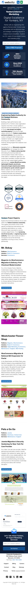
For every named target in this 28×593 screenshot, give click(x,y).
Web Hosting (19, 348)
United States (20, 7)
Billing (14, 563)
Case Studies (17, 74)
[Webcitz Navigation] (24, 2)
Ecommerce (11, 255)
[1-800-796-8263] (18, 2)
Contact (6, 567)
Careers (21, 563)
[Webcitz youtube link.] (21, 577)
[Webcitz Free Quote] (21, 2)
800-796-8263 (17, 560)
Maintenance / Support (8, 348)
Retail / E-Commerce (13, 253)
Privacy (5, 571)
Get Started (14, 548)
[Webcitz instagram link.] (10, 577)
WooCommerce (12, 251)
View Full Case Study (6, 287)
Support (6, 563)
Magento (10, 343)
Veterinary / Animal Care (14, 435)
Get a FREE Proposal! (14, 47)
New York (9, 8)
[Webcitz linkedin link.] (17, 577)
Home (4, 7)
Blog (14, 567)
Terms (18, 571)
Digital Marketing (11, 7)
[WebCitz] (8, 2)
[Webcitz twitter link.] (14, 577)
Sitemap (21, 567)
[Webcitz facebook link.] (7, 577)
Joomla (9, 433)
